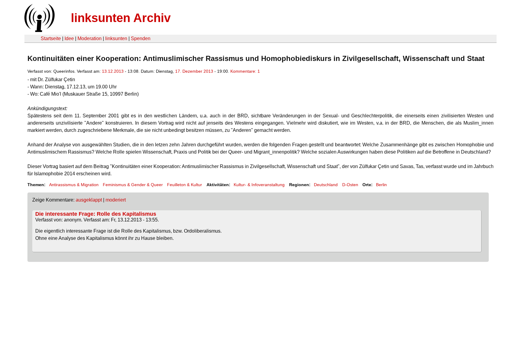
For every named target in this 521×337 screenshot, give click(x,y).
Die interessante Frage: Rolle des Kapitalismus (95, 214)
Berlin (381, 184)
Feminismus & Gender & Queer (133, 184)
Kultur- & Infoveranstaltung (259, 184)
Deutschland (326, 184)
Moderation (89, 38)
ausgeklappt (89, 199)
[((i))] (39, 30)
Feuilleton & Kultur (184, 184)
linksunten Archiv (121, 17)
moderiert (116, 199)
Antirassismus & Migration (74, 184)
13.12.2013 (113, 71)
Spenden (140, 38)
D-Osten (350, 184)
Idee (69, 38)
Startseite (51, 38)
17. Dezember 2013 (194, 71)
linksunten (116, 38)
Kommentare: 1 (245, 71)
